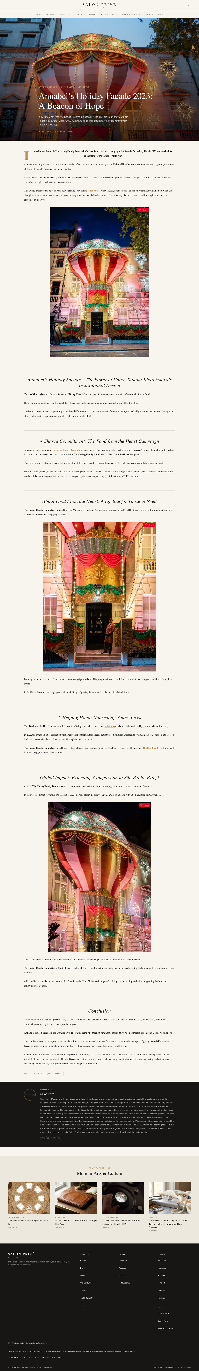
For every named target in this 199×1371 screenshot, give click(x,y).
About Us (122, 1268)
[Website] (59, 1138)
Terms (36, 1357)
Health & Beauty (131, 14)
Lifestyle (66, 14)
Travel (149, 14)
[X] (48, 1138)
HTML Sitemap (125, 1283)
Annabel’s (93, 190)
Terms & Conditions (165, 1328)
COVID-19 (37, 1073)
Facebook (162, 1268)
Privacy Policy (163, 1314)
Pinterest (161, 1283)
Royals (93, 14)
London (58, 1073)
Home (38, 14)
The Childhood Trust (153, 748)
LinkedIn (161, 1290)
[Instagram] (42, 1138)
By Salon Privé (46, 131)
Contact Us (123, 1261)
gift (48, 1073)
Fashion (51, 14)
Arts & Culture (109, 14)
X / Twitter (161, 1275)
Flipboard (161, 1298)
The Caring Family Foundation (66, 450)
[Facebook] (53, 1138)
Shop (160, 14)
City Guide (67, 87)
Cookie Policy (163, 1321)
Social (80, 14)
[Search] (189, 5)
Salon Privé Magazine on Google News (33, 1343)
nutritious (110, 726)
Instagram (162, 1261)
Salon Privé (47, 1094)
